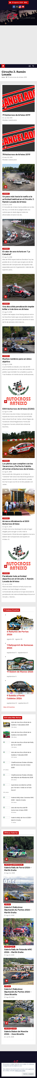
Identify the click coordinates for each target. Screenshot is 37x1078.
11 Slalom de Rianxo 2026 (20, 671)
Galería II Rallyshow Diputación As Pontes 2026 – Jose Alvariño (17, 992)
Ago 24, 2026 (10, 873)
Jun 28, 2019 (8, 118)
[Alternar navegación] (30, 66)
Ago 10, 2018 (8, 412)
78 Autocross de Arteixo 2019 (16, 154)
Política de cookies (20, 1070)
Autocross (6, 193)
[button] (34, 66)
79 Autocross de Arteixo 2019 (16, 115)
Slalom (14, 1028)
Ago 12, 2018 (8, 364)
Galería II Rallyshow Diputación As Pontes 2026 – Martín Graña (17, 910)
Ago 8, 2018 (8, 472)
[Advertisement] (18, 44)
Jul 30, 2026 (10, 1037)
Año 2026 (7, 864)
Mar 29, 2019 (8, 157)
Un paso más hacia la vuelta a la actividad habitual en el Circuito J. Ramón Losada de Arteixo (18, 199)
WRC (13, 946)
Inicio (3, 77)
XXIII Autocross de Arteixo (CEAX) (18, 409)
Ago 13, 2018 (8, 257)
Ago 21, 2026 (10, 915)
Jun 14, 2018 (8, 584)
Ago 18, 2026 (10, 997)
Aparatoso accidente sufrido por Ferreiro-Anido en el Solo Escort (21, 787)
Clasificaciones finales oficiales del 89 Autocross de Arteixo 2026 (22, 765)
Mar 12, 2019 (8, 205)
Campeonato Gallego (17, 864)
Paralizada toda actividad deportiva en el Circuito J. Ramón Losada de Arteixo (17, 579)
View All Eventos (9, 707)
